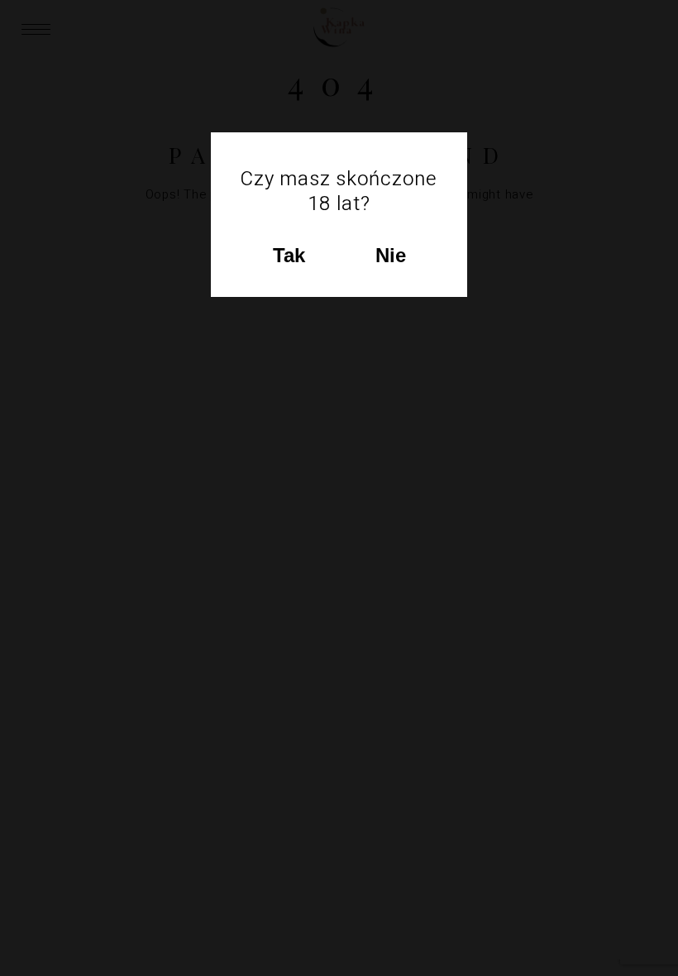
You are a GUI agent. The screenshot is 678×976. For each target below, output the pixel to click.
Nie (390, 255)
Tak (289, 255)
